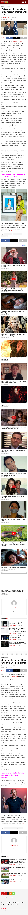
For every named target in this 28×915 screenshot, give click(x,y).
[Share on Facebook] (9, 38)
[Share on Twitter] (16, 38)
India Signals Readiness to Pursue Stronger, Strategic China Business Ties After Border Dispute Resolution (17, 630)
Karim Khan (4, 236)
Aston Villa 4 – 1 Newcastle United (17, 867)
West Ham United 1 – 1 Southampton (17, 873)
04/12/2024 (19, 633)
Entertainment (16, 902)
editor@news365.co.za (8, 897)
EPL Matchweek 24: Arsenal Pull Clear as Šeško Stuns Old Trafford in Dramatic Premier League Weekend (17, 861)
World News (7, 6)
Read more (14, 231)
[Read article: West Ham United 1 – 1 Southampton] (5, 875)
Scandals (7, 904)
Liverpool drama (8, 828)
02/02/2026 (19, 864)
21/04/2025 (19, 625)
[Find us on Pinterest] (5, 911)
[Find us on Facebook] (1, 911)
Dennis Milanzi (6, 17)
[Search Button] (26, 2)
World (2, 904)
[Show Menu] (23, 2)
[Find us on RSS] (9, 911)
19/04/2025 (19, 869)
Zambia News (8, 902)
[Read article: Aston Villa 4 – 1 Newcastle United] (5, 869)
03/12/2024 (19, 645)
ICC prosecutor (8, 234)
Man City (16, 828)
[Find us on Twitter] (3, 911)
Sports (12, 904)
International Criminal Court (19, 41)
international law (17, 234)
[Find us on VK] (7, 911)
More (17, 904)
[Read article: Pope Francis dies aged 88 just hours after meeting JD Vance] (5, 623)
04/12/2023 (14, 17)
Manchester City (14, 676)
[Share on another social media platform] (23, 38)
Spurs (20, 828)
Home (2, 6)
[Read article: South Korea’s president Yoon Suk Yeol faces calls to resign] (5, 637)
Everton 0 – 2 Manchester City (16, 879)
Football (6, 657)
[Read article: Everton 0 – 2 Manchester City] (5, 881)
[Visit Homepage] (4, 2)
